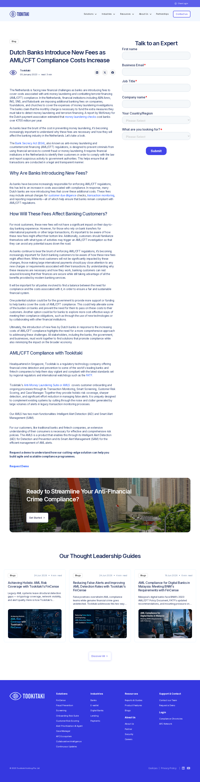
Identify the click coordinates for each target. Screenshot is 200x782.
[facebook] (113, 72)
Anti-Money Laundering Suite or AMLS (47, 385)
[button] (181, 3)
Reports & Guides (133, 700)
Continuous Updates (66, 746)
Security (129, 734)
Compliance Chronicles (170, 719)
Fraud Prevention (64, 705)
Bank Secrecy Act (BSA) (30, 143)
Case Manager (63, 731)
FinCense (60, 700)
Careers (128, 739)
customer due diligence (62, 195)
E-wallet (94, 705)
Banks (93, 700)
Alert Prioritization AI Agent (69, 726)
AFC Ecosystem (63, 736)
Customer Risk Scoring (67, 721)
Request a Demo (167, 705)
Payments (95, 721)
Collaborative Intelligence (68, 741)
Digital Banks (97, 710)
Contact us (182, 14)
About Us (129, 724)
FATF (89, 375)
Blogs (128, 710)
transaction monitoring (100, 195)
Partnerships (162, 14)
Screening (61, 710)
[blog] (34, 606)
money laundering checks (80, 116)
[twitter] (105, 72)
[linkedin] (97, 72)
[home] (19, 14)
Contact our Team (168, 700)
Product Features (133, 705)
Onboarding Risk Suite (67, 716)
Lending (94, 716)
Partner (128, 729)
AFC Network (165, 724)
